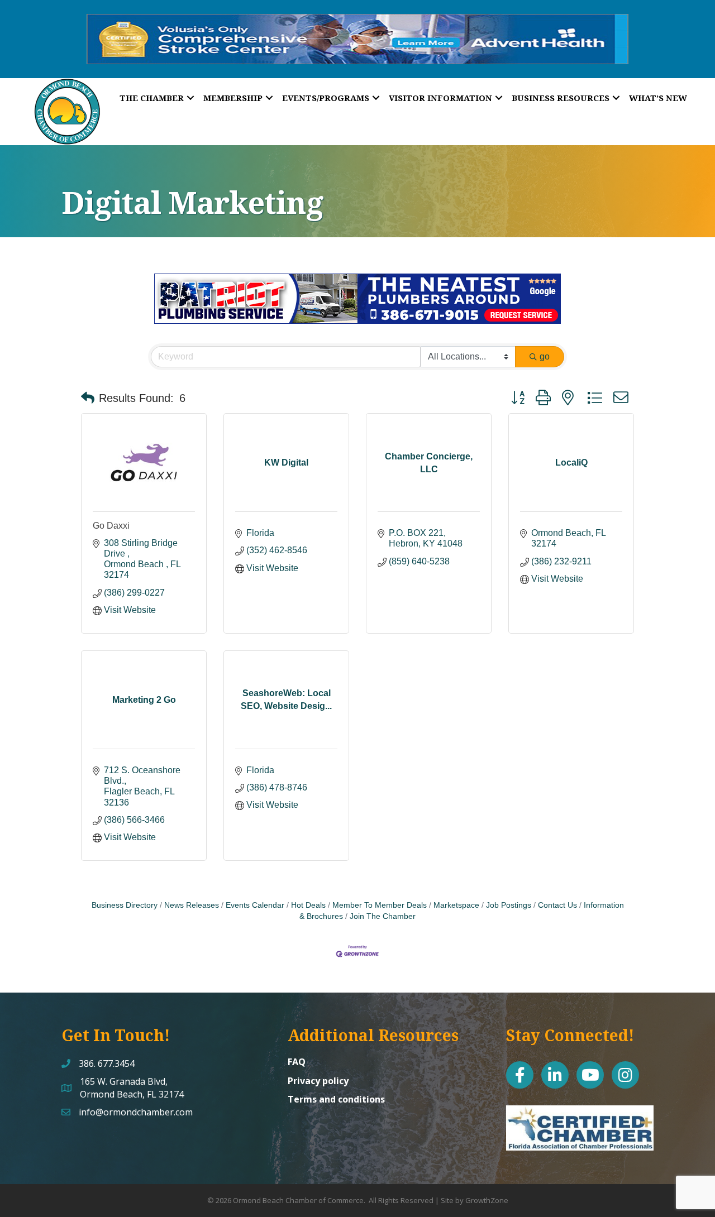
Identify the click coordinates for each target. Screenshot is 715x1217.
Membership (233, 97)
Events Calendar (255, 905)
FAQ (297, 1062)
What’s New (658, 97)
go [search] (545, 356)
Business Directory (125, 905)
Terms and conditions (336, 1099)
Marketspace (456, 905)
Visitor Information (440, 97)
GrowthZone (486, 1200)
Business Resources (560, 97)
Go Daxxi (111, 525)
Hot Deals (308, 905)
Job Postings (508, 905)
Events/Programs (325, 97)
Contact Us (557, 905)
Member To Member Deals (379, 905)
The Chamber (152, 97)
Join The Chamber (383, 916)
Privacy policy (318, 1081)
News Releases (191, 905)
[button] (87, 398)
